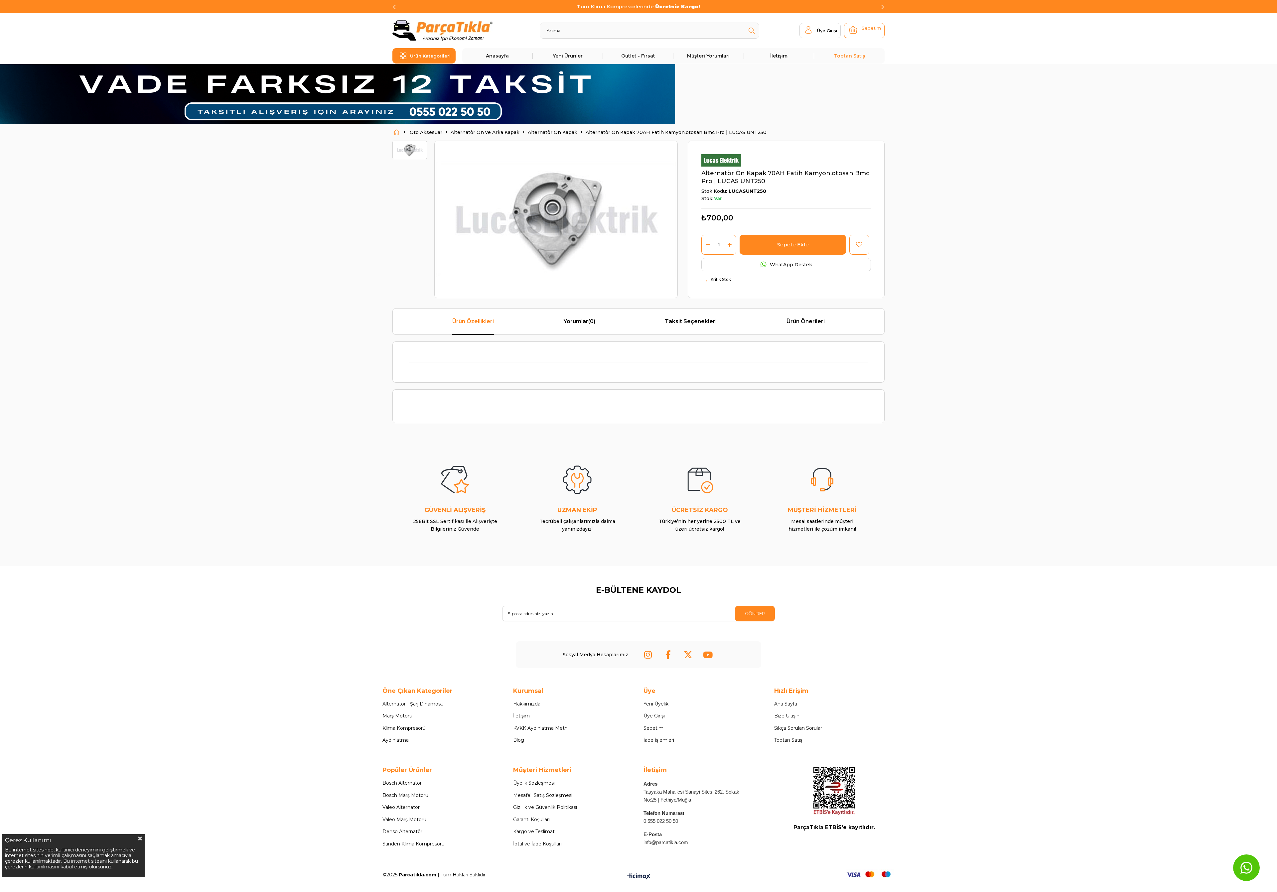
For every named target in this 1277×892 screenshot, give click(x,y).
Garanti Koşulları (531, 820)
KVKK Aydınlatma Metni (541, 728)
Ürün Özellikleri (473, 321)
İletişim (778, 56)
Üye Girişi (654, 716)
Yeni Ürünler (568, 56)
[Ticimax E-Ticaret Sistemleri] (638, 876)
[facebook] (668, 654)
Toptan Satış (849, 56)
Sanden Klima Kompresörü (413, 844)
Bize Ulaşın (786, 716)
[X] (688, 654)
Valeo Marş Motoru (404, 820)
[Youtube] (708, 654)
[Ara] (751, 30)
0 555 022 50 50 (660, 821)
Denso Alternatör (402, 831)
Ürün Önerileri (805, 321)
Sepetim (653, 728)
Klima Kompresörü (404, 728)
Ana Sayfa (785, 704)
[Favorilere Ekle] (859, 244)
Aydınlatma (395, 740)
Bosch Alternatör (402, 783)
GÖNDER (755, 613)
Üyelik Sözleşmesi (534, 783)
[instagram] (648, 654)
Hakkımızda (526, 704)
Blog (518, 740)
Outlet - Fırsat (638, 56)
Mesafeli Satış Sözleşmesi (542, 795)
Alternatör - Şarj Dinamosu (413, 704)
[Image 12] (834, 791)
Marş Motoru (397, 716)
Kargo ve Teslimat (534, 831)
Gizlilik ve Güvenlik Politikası (545, 807)
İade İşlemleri (658, 740)
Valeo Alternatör (401, 807)
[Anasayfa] (396, 132)
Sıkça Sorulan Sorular (798, 728)
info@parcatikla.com (665, 842)
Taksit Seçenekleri (691, 321)
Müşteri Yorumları (708, 56)
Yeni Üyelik (655, 704)
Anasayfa (497, 56)
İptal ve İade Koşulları (537, 844)
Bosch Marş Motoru (405, 795)
